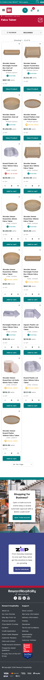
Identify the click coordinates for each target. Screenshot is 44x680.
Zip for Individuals (22, 569)
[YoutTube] (28, 598)
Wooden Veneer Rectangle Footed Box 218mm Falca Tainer (31, 273)
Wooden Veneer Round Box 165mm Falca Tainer (31, 219)
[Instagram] (20, 598)
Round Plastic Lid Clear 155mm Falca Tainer (10, 166)
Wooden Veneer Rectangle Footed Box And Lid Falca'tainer (10, 66)
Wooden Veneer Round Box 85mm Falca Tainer (10, 219)
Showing (22, 40)
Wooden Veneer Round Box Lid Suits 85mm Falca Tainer (11, 380)
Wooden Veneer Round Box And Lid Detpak (10, 117)
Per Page (19, 464)
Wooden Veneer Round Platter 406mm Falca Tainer (11, 433)
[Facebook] (16, 598)
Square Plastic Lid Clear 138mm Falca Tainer (31, 327)
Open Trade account (22, 517)
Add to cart (11, 191)
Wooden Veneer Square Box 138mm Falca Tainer (31, 166)
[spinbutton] (11, 185)
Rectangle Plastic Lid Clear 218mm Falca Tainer (11, 327)
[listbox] (32, 32)
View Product (11, 89)
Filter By (12, 32)
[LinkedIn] (24, 598)
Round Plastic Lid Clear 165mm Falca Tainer (31, 380)
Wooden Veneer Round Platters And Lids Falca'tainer (31, 117)
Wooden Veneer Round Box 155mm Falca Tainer (10, 272)
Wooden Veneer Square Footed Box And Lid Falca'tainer (32, 65)
